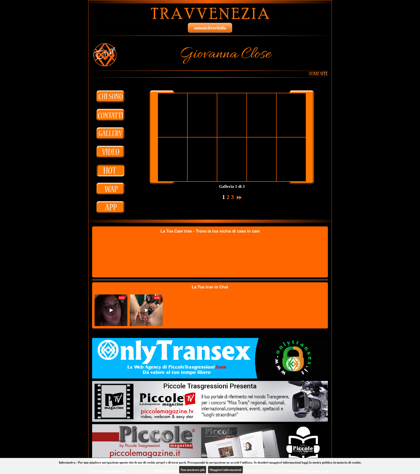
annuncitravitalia (210, 28)
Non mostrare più (193, 469)
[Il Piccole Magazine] (210, 444)
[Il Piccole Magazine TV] (210, 401)
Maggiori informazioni (225, 469)
